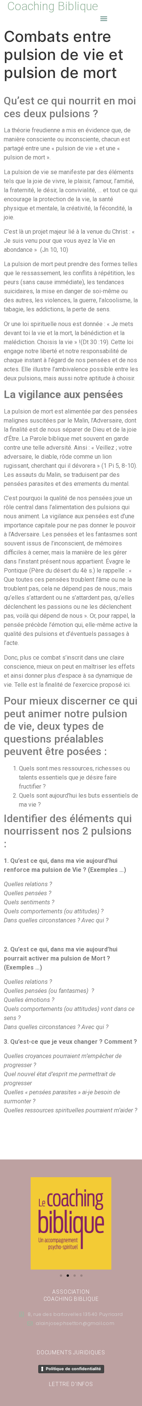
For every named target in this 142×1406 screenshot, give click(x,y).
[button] (103, 18)
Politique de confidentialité (73, 1368)
